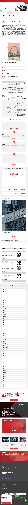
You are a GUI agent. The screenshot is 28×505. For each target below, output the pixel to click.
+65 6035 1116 (9, 485)
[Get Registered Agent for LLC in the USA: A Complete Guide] (14, 439)
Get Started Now (14, 128)
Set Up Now (27, 2)
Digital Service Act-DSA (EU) (5, 468)
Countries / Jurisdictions (18, 466)
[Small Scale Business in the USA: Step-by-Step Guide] (5, 439)
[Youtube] (4, 478)
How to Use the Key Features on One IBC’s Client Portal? (10, 393)
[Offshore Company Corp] (3, 3)
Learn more (8, 500)
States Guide (10, 12)
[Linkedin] (5, 478)
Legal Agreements (4, 466)
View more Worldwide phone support (14, 491)
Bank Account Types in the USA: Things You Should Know (22, 444)
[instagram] (7, 478)
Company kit (18, 189)
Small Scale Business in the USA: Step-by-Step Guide (5, 444)
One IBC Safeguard (4, 474)
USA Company (14, 138)
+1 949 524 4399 (9, 487)
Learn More (13, 164)
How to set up (17, 12)
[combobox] (3, 4)
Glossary (16, 467)
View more (14, 448)
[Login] (25, 4)
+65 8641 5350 (5, 488)
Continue (6, 502)
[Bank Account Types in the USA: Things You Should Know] (22, 439)
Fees (24, 12)
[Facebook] (2, 478)
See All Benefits (21, 404)
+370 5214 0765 (9, 484)
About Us (3, 463)
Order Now (23, 189)
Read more (8, 445)
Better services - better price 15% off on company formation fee (23, 393)
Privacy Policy (3, 467)
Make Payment (16, 468)
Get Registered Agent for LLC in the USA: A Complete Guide (13, 444)
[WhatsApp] (26, 500)
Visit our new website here (18, 0)
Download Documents (17, 463)
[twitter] (8, 478)
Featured (4, 12)
